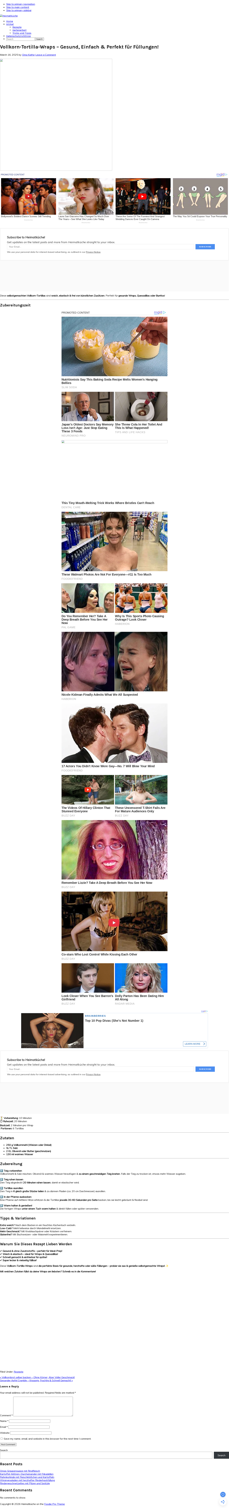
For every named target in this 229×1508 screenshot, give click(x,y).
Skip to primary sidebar (18, 10)
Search (4, 1450)
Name (4, 1420)
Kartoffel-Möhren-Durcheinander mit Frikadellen (26, 1474)
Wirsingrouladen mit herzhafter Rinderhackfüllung (27, 1480)
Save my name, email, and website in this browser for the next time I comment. (47, 1438)
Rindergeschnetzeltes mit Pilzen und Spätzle (25, 1483)
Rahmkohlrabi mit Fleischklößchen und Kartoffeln (27, 1477)
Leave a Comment (45, 54)
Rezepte (18, 1371)
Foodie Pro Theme (54, 1504)
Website (5, 1432)
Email (4, 1426)
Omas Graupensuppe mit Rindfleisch (20, 1470)
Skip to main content (17, 7)
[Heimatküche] (9, 15)
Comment (6, 1415)
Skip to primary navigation (20, 4)
